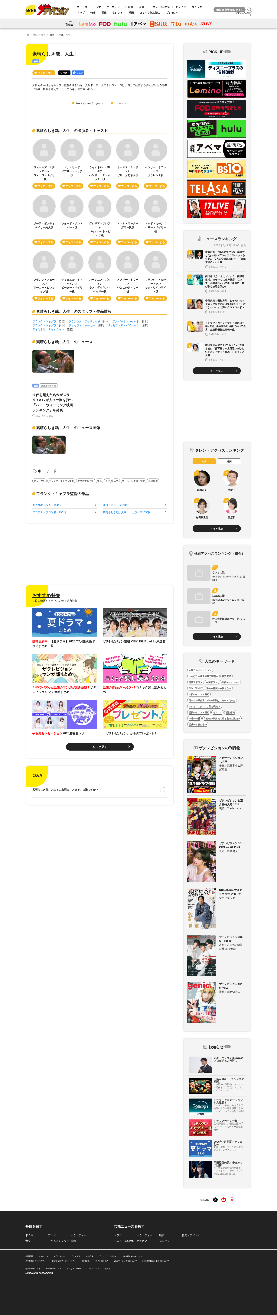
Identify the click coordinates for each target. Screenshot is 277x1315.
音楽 (141, 6)
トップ (81, 12)
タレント (117, 12)
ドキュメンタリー (58, 1240)
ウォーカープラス (53, 1268)
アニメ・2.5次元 (160, 6)
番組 (104, 12)
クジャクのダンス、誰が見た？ (204, 706)
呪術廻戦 (230, 712)
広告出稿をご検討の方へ (35, 1261)
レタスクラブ (93, 1268)
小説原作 (153, 481)
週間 (229, 461)
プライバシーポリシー (108, 1256)
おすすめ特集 (46, 595)
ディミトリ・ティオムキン (48, 329)
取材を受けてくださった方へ (64, 1261)
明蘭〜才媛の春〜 (198, 724)
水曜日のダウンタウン (200, 670)
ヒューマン (39, 481)
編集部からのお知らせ (132, 1256)
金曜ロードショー (230, 682)
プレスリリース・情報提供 (82, 1256)
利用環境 (86, 1261)
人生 (116, 481)
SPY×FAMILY (196, 688)
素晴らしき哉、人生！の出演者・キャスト (72, 130)
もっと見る (99, 747)
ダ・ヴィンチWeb (74, 1268)
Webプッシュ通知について (125, 1261)
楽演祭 (107, 1268)
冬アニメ (217, 712)
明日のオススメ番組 (199, 712)
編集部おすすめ (48, 385)
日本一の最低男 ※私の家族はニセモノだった (212, 700)
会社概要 (29, 1256)
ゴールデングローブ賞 (133, 481)
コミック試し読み (150, 12)
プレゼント (172, 12)
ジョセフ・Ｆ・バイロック (123, 325)
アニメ (52, 1235)
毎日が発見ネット (33, 1268)
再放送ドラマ (195, 682)
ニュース (82, 6)
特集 (93, 12)
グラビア (180, 6)
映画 (130, 6)
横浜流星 (226, 676)
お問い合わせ (59, 1256)
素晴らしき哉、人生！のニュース (64, 341)
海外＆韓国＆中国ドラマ (218, 688)
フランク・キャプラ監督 (61, 481)
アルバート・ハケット (126, 321)
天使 (108, 481)
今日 (204, 461)
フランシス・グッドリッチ (84, 321)
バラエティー (114, 6)
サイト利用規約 (101, 1261)
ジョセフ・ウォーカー (82, 325)
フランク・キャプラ (44, 321)
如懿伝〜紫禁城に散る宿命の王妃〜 (222, 718)
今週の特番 (194, 718)
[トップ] (27, 34)
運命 (99, 481)
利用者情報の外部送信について (155, 1261)
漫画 (131, 12)
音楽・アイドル (191, 1235)
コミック (196, 6)
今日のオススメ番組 (199, 694)
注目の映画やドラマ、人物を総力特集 (54, 600)
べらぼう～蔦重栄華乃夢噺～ (203, 676)
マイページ (43, 1256)
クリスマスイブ (85, 481)
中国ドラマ (211, 682)
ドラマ (97, 6)
